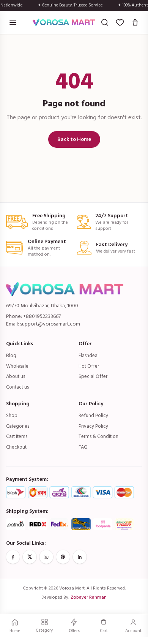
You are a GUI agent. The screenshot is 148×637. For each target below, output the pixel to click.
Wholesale (17, 366)
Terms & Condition (98, 436)
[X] (29, 557)
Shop (11, 415)
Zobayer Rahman (89, 597)
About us (15, 376)
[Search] (105, 22)
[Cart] (135, 22)
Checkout (16, 447)
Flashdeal (89, 355)
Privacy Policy (93, 426)
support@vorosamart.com (50, 323)
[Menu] (13, 22)
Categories (17, 426)
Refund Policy (93, 415)
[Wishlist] (120, 22)
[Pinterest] (63, 557)
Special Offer (93, 376)
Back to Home (74, 139)
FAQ (83, 447)
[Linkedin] (80, 557)
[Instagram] (46, 557)
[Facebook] (13, 557)
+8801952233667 (42, 316)
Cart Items (16, 436)
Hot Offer (89, 366)
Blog (11, 355)
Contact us (17, 387)
